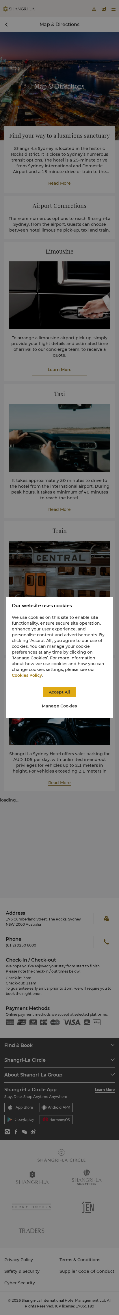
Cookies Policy (27, 675)
